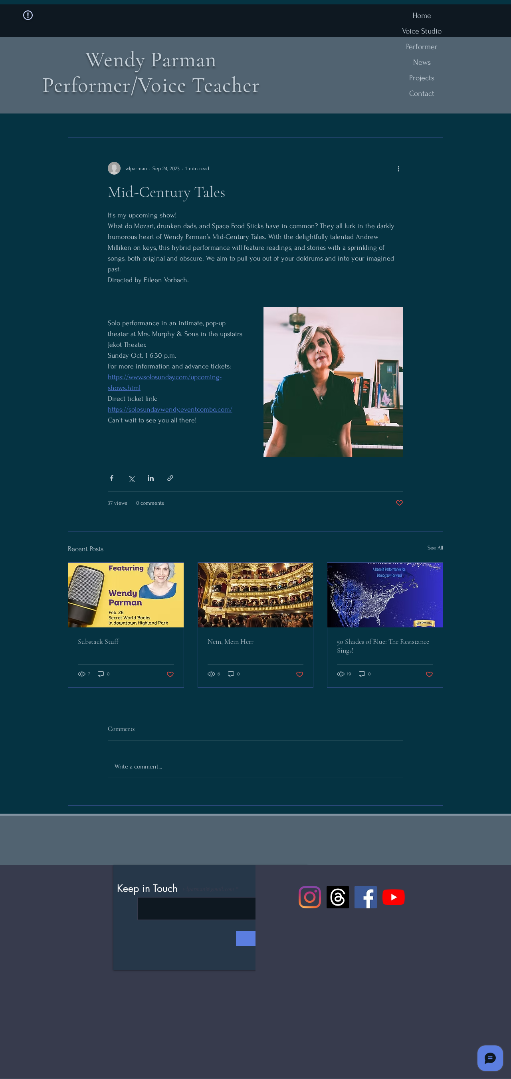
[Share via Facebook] (111, 478)
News (422, 62)
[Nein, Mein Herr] (255, 595)
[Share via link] (170, 478)
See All (435, 548)
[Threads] (338, 897)
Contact (421, 93)
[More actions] (398, 168)
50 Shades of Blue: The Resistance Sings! (383, 646)
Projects (421, 78)
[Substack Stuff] (126, 595)
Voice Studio (422, 31)
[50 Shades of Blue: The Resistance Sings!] (385, 595)
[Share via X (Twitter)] (131, 478)
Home (421, 15)
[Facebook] (366, 897)
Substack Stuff (98, 641)
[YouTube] (393, 897)
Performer (422, 46)
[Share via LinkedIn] (150, 478)
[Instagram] (310, 897)
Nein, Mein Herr (231, 641)
